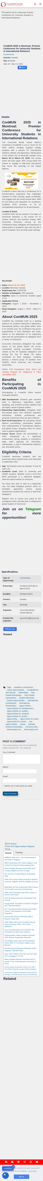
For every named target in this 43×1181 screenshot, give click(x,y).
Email (5, 776)
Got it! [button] (21, 1177)
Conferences (8, 54)
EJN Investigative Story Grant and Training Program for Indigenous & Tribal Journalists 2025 (21, 372)
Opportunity (12, 719)
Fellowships (23, 692)
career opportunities (15, 690)
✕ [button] (13, 1166)
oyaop (22, 724)
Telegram (33, 509)
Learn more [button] (32, 1171)
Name (5, 767)
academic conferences (23, 687)
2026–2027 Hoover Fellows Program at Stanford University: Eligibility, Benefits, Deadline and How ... (21, 882)
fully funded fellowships (20, 693)
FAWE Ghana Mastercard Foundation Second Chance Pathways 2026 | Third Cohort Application (19, 924)
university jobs (31, 727)
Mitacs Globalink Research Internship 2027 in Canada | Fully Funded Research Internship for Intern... (20, 961)
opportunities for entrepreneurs (20, 708)
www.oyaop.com (31, 729)
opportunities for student (17, 711)
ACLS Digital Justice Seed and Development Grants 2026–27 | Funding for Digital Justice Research (19, 943)
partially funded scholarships (20, 725)
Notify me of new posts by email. (19, 786)
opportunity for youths (16, 721)
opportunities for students (18, 713)
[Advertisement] (21, 93)
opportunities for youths (17, 716)
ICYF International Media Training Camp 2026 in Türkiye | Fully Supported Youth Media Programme (20, 911)
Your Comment (9, 752)
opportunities (25, 706)
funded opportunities (16, 700)
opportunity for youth (29, 719)
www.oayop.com (14, 729)
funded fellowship (26, 698)
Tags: (9, 687)
